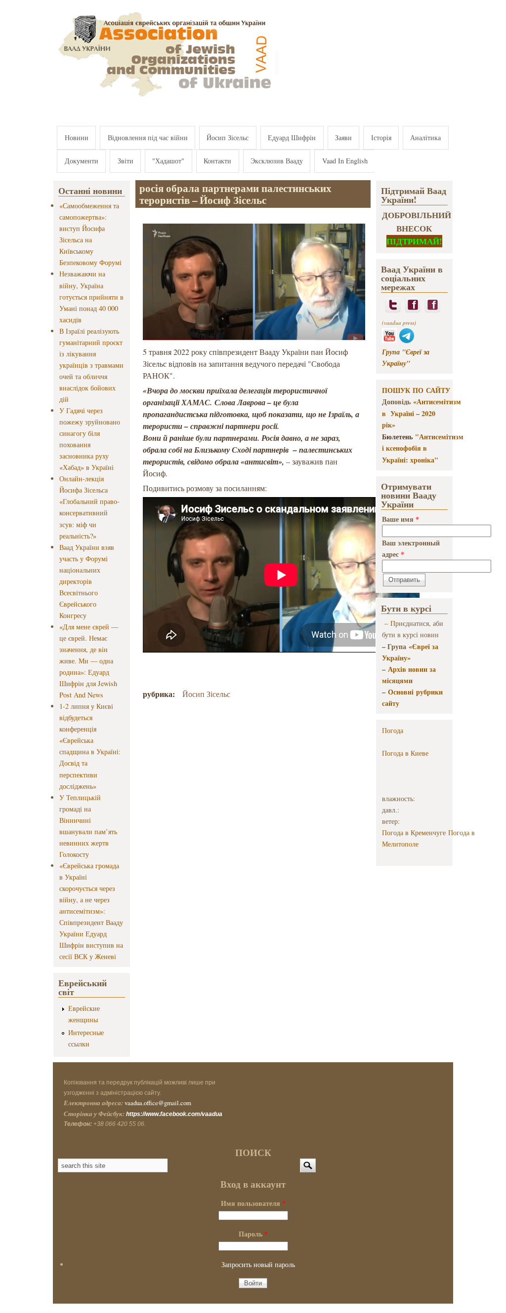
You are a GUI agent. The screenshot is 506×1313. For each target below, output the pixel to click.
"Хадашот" (168, 160)
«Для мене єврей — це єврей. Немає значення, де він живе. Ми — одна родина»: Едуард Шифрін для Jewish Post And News (88, 660)
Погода (392, 730)
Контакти (217, 160)
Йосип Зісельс (228, 137)
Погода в (405, 753)
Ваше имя (400, 519)
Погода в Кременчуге (414, 832)
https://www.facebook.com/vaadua (174, 1114)
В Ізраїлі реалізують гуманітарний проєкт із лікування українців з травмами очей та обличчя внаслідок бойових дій (91, 365)
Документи (81, 160)
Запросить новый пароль (258, 1264)
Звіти (125, 160)
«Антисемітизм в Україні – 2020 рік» (421, 413)
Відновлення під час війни (148, 137)
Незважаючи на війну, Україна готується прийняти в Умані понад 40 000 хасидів (91, 296)
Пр (394, 623)
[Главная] (166, 97)
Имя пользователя (253, 1203)
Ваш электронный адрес (411, 548)
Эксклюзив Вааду (277, 160)
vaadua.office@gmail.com (158, 1102)
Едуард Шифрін (292, 137)
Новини (76, 137)
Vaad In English (345, 160)
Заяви (343, 137)
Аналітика (425, 137)
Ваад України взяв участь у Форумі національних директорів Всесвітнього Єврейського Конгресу (86, 581)
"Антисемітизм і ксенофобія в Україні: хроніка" (423, 448)
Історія (381, 137)
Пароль (253, 1234)
